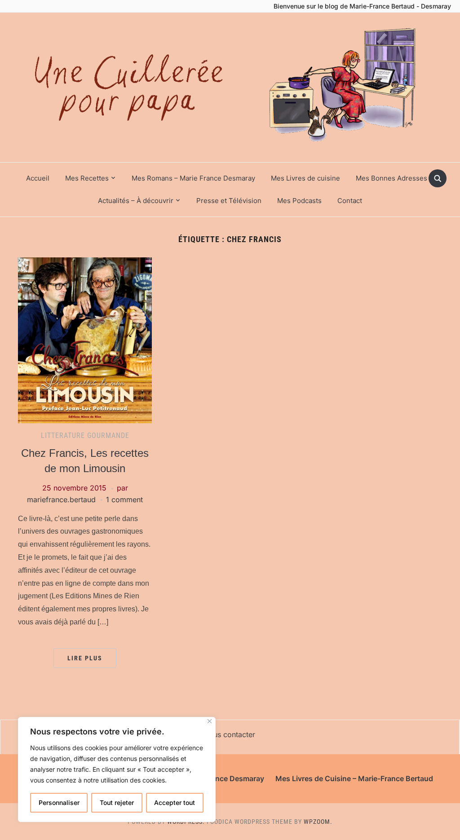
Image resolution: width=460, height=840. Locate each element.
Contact (349, 200)
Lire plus (84, 658)
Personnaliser (59, 802)
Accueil (37, 178)
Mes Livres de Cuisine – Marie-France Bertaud (354, 778)
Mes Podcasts (299, 200)
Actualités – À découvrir (135, 200)
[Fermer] (210, 721)
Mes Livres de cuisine (305, 178)
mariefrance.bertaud (61, 499)
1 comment (124, 499)
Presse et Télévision (228, 200)
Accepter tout (174, 802)
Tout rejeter (117, 802)
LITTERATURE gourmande (85, 435)
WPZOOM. (318, 821)
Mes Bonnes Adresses (391, 178)
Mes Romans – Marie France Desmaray (193, 178)
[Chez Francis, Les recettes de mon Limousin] (85, 339)
